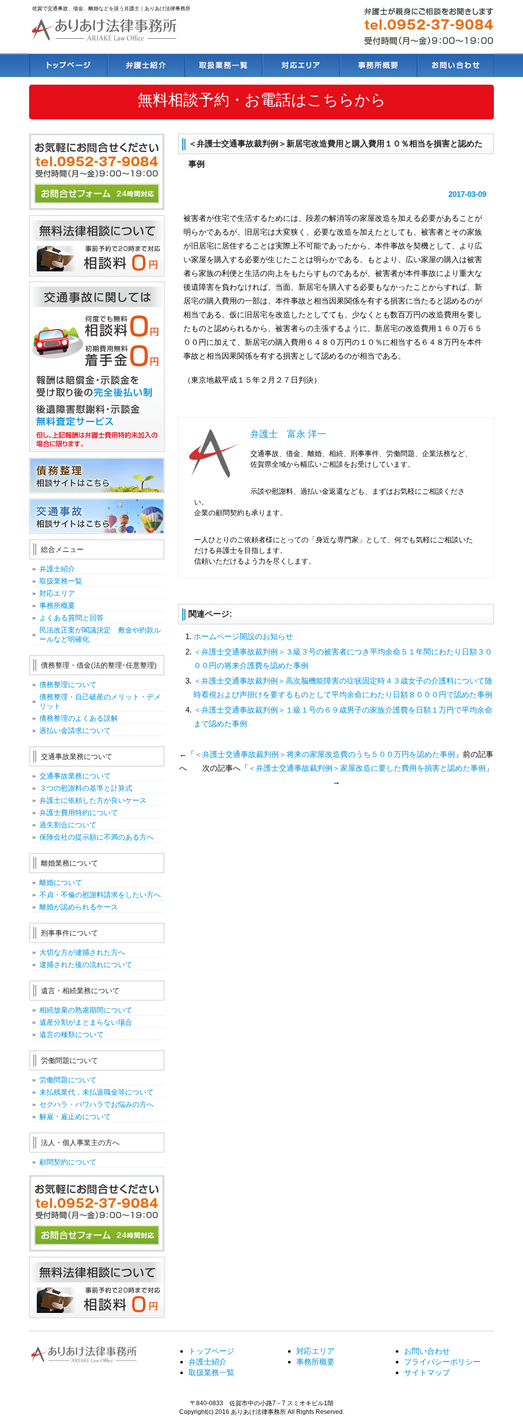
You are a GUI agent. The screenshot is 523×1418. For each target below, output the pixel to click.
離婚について (60, 882)
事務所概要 (378, 65)
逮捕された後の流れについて (85, 964)
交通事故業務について (75, 776)
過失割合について (68, 825)
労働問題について (68, 1080)
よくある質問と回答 (71, 618)
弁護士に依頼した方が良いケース (93, 800)
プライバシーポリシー (442, 1361)
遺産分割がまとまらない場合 (85, 1022)
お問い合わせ (455, 65)
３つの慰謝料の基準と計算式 (85, 788)
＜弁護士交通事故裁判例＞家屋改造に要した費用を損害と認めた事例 (367, 768)
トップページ (68, 65)
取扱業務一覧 (223, 65)
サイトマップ (427, 1372)
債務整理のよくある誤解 (78, 718)
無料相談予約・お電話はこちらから (261, 99)
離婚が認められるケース (78, 907)
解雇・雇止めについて (75, 1116)
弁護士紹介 (145, 65)
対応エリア (300, 65)
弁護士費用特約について (78, 812)
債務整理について (68, 684)
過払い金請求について (75, 730)
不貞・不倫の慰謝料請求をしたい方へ (100, 895)
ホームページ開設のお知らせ (243, 636)
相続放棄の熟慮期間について (85, 1010)
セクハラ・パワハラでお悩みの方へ (96, 1104)
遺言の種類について (71, 1034)
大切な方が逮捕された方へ (82, 952)
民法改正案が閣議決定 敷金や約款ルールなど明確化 (100, 634)
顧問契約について (68, 1162)
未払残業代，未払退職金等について (96, 1092)
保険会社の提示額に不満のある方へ (96, 837)
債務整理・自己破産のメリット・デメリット (100, 701)
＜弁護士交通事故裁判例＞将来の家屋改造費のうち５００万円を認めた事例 (325, 754)
